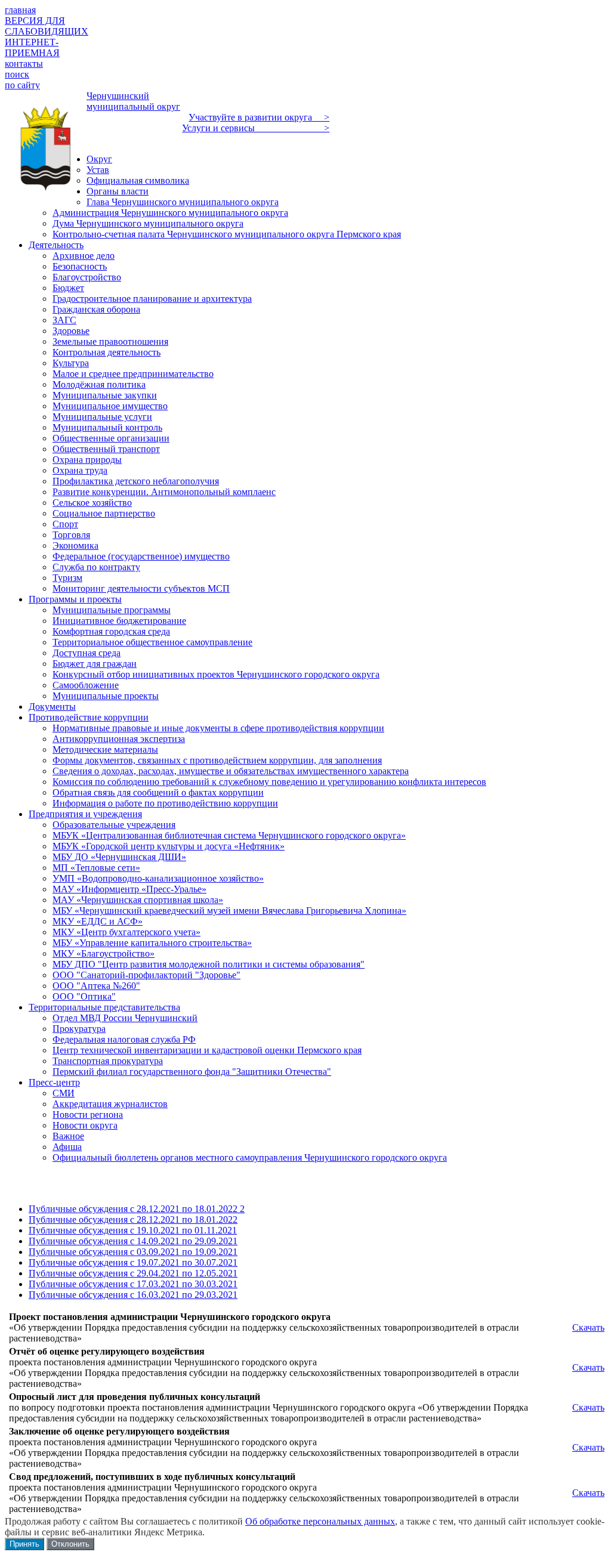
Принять (24, 1543)
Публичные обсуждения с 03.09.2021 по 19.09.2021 (133, 1252)
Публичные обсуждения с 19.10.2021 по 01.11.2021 (133, 1230)
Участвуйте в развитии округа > (259, 117)
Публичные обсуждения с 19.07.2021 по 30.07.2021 (133, 1262)
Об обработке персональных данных (320, 1521)
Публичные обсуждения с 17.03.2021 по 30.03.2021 (133, 1284)
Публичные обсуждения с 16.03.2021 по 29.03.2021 (133, 1295)
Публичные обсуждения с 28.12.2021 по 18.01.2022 (133, 1219)
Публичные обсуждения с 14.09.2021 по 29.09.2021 (133, 1241)
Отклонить (70, 1543)
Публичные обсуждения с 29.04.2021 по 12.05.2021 (133, 1273)
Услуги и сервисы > (255, 128)
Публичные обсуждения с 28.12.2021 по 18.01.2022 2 (137, 1209)
